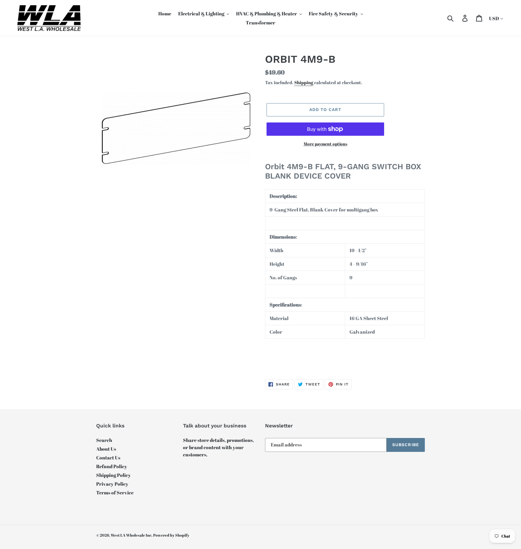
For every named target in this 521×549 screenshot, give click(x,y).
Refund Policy (111, 466)
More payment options (325, 144)
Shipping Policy (113, 475)
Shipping (303, 82)
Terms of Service (115, 492)
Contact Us (108, 457)
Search (104, 440)
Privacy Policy (112, 484)
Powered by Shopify (171, 535)
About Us (106, 449)
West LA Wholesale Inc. (131, 535)
